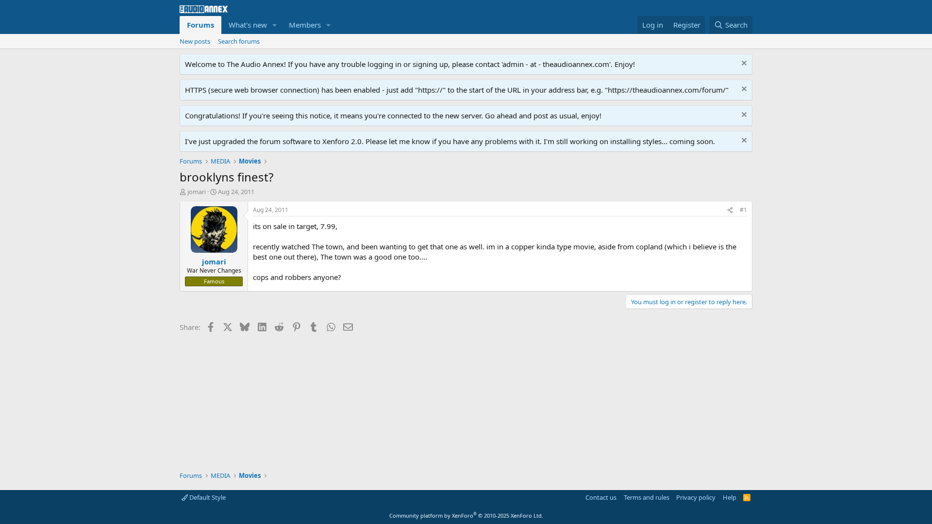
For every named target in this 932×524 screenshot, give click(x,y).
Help (729, 497)
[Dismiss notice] (743, 64)
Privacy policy (696, 497)
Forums (200, 25)
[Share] (730, 210)
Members (305, 25)
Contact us (600, 497)
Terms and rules (646, 497)
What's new (248, 25)
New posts (195, 41)
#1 (743, 210)
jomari (196, 191)
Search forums (239, 41)
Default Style (207, 497)
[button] (275, 25)
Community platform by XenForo (466, 515)
